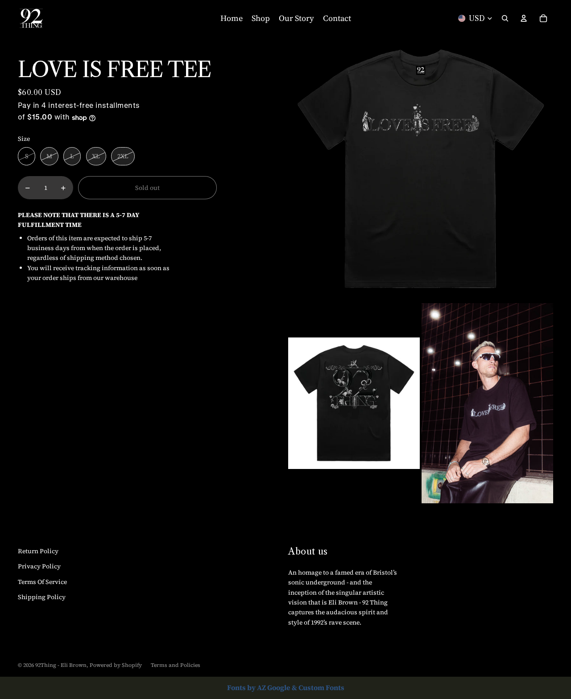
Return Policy (38, 551)
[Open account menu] (524, 18)
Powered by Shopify (116, 665)
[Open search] (505, 18)
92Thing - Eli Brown (61, 665)
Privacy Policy (39, 566)
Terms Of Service (42, 581)
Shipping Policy (42, 596)
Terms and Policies (175, 665)
